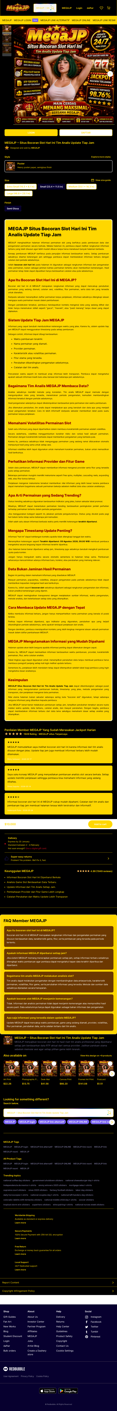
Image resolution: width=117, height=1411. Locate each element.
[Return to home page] (17, 8)
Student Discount (12, 1336)
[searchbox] (58, 1113)
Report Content (10, 1282)
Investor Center (36, 1321)
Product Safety (64, 1336)
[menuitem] (7, 20)
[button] (6, 27)
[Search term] (52, 8)
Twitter (94, 1326)
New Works (9, 1326)
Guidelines (61, 1331)
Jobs (30, 1341)
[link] (10, 1121)
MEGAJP (7, 20)
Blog (5, 1331)
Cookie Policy (42, 1376)
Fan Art (7, 1321)
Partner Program (37, 1326)
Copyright (61, 1341)
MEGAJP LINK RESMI (104, 20)
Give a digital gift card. (36, 848)
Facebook (96, 1321)
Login (6, 1341)
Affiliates (32, 1331)
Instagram (96, 1316)
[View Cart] (108, 8)
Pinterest (95, 1336)
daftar (6, 1345)
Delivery (60, 1316)
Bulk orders (9, 1350)
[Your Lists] (101, 8)
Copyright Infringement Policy (18, 1290)
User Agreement (11, 1376)
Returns (60, 1321)
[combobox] (45, 8)
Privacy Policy (27, 1376)
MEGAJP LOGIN (25, 20)
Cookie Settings (64, 1350)
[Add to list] (16, 1063)
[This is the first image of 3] (18, 74)
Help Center (62, 1326)
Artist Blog (33, 1345)
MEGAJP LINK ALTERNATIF (55, 20)
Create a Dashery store (37, 1352)
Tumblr (94, 1331)
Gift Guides (9, 1316)
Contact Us (62, 1345)
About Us (33, 1316)
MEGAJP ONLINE (81, 20)
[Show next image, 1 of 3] (110, 74)
